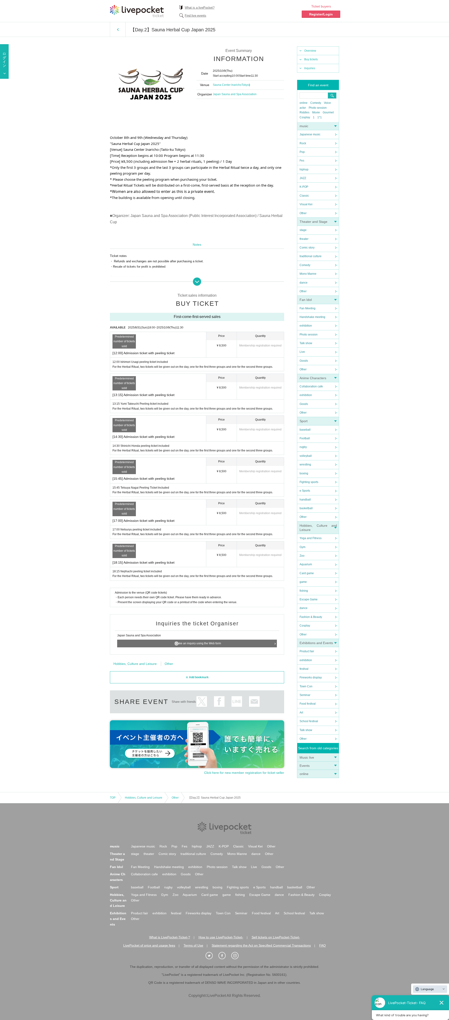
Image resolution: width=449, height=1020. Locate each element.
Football (305, 438)
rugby (303, 447)
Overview (310, 50)
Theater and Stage (313, 221)
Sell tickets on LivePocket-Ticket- (276, 937)
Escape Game (309, 599)
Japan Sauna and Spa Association (235, 94)
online (304, 103)
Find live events (195, 15)
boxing (304, 473)
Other (303, 213)
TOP (113, 797)
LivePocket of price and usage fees (149, 945)
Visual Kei (306, 204)
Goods (304, 360)
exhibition (306, 325)
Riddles (304, 112)
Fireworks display (311, 677)
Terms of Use (193, 945)
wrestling (305, 464)
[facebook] (224, 955)
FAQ (322, 945)
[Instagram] (237, 955)
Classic (304, 195)
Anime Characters (313, 378)
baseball (305, 429)
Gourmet (328, 112)
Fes (302, 160)
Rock (303, 143)
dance (304, 282)
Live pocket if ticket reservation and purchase (137, 11)
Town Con (306, 686)
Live (302, 351)
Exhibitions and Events (316, 643)
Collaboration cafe (311, 386)
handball (305, 499)
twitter (201, 701)
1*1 (319, 117)
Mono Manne (308, 273)
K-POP (304, 186)
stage (303, 230)
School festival (309, 721)
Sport (304, 421)
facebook (219, 701)
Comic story (307, 247)
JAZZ (303, 178)
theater (304, 239)
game (303, 582)
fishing (304, 590)
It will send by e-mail (254, 701)
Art (301, 712)
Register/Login (321, 14)
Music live (307, 757)
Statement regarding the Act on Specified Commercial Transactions (261, 945)
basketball (306, 508)
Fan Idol (306, 300)
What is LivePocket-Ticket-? (169, 937)
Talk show (306, 343)
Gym (302, 547)
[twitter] (212, 955)
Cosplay (305, 117)
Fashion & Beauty (311, 617)
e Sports (305, 490)
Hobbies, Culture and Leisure (135, 664)
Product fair (307, 651)
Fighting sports (309, 482)
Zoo (302, 555)
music (304, 126)
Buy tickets (311, 59)
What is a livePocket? (199, 7)
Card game (307, 573)
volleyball (306, 456)
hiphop (304, 169)
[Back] (118, 29)
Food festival (308, 703)
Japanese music (310, 134)
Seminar (305, 695)
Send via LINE (237, 701)
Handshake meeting (312, 317)
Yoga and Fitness (311, 538)
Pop (302, 152)
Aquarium (306, 564)
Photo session (318, 107)
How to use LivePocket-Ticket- (221, 937)
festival (304, 668)
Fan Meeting (307, 308)
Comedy (315, 103)
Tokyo (245, 85)
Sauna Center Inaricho (227, 85)
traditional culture (311, 256)
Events (305, 766)
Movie (316, 112)
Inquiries (309, 68)
